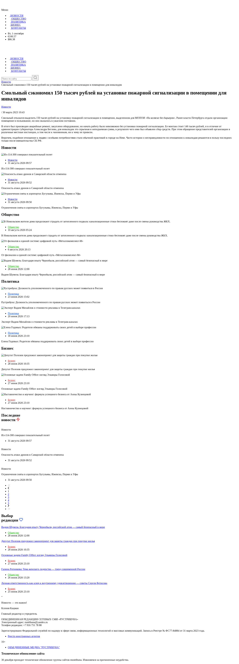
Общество (13, 227)
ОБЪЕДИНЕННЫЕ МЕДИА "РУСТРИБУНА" (34, 647)
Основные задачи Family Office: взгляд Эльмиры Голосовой (34, 555)
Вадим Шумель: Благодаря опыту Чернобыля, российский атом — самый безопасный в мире (53, 527)
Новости (6, 106)
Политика (13, 293)
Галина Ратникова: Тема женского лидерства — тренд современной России (43, 569)
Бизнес (11, 360)
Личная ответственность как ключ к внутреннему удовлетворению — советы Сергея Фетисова (54, 583)
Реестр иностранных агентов (24, 636)
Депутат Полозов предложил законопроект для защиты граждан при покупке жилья (48, 541)
